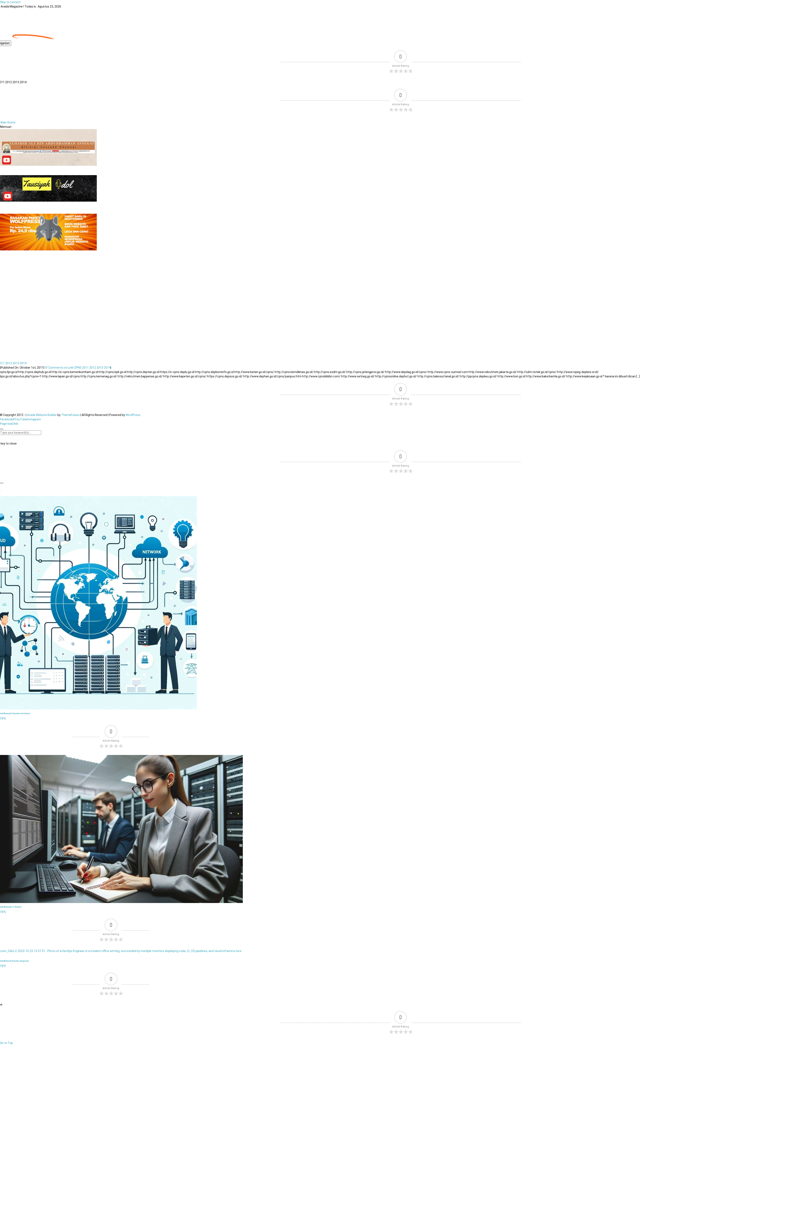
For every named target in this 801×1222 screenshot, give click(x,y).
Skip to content (10, 2)
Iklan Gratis (8, 122)
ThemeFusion (70, 415)
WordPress (133, 415)
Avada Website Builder (42, 415)
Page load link (9, 423)
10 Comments (77, 367)
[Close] (1, 429)
